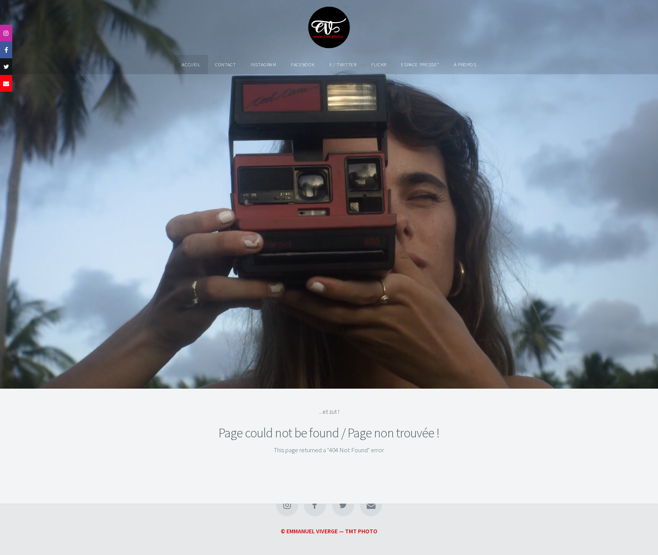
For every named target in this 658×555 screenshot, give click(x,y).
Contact (225, 64)
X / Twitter (343, 64)
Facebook (303, 64)
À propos (465, 64)
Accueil (191, 64)
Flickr (378, 64)
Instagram (263, 64)
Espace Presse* (420, 64)
